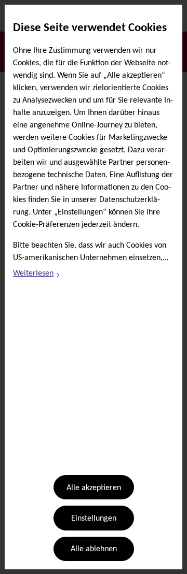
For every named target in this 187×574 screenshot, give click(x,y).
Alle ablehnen (94, 549)
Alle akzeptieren (93, 488)
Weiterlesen (37, 275)
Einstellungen (93, 518)
